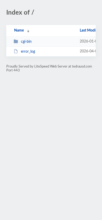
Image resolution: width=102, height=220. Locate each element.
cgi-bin (26, 42)
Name (19, 30)
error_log (28, 51)
